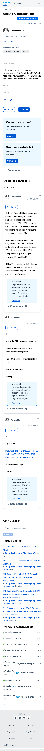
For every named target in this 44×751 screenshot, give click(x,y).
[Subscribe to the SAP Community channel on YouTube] (24, 718)
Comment (24, 109)
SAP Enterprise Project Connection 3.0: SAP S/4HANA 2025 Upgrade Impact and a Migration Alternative (21, 594)
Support (33, 739)
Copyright (11, 732)
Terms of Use (33, 725)
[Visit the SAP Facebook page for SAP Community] (15, 718)
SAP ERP (25, 51)
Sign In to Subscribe (27, 18)
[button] (5, 41)
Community (17, 3)
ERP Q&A (8, 9)
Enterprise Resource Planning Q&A (20, 553)
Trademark (11, 739)
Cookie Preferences (11, 745)
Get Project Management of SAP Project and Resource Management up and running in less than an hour (22, 611)
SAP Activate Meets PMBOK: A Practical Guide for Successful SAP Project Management (20, 577)
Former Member (17, 31)
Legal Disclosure (33, 732)
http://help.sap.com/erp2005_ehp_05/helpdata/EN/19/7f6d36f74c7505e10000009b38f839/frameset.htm (22, 454)
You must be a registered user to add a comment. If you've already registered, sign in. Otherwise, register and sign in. (21, 289)
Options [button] (39, 19)
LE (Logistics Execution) (12, 51)
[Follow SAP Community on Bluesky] (20, 718)
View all (6, 705)
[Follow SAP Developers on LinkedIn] (29, 718)
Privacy (11, 725)
